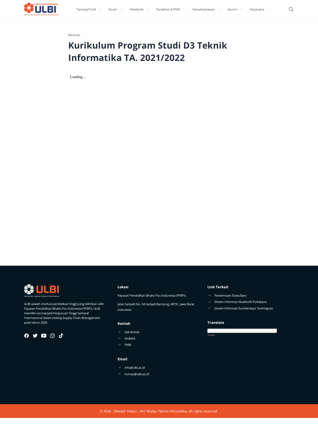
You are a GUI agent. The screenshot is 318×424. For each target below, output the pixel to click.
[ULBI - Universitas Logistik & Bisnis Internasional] (41, 9)
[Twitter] (35, 335)
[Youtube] (43, 335)
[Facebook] (26, 335)
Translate (250, 335)
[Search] (291, 9)
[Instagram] (52, 335)
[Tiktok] (61, 335)
